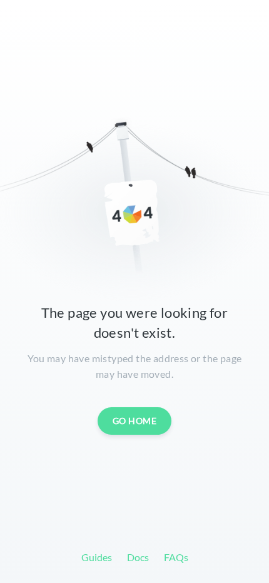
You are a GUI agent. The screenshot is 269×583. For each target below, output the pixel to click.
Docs (138, 557)
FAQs (176, 557)
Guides (96, 557)
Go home (135, 420)
